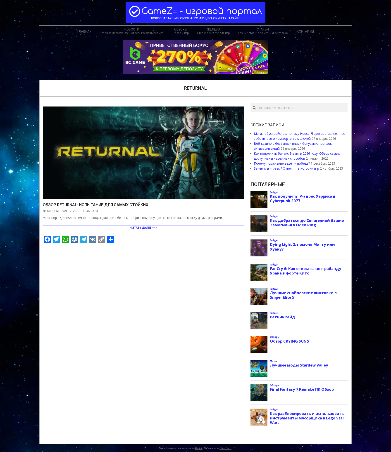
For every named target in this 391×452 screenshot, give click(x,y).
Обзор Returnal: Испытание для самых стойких (95, 204)
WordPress (225, 448)
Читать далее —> (143, 228)
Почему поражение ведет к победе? (282, 163)
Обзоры (92, 211)
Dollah (199, 448)
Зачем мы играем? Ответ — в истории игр (286, 168)
